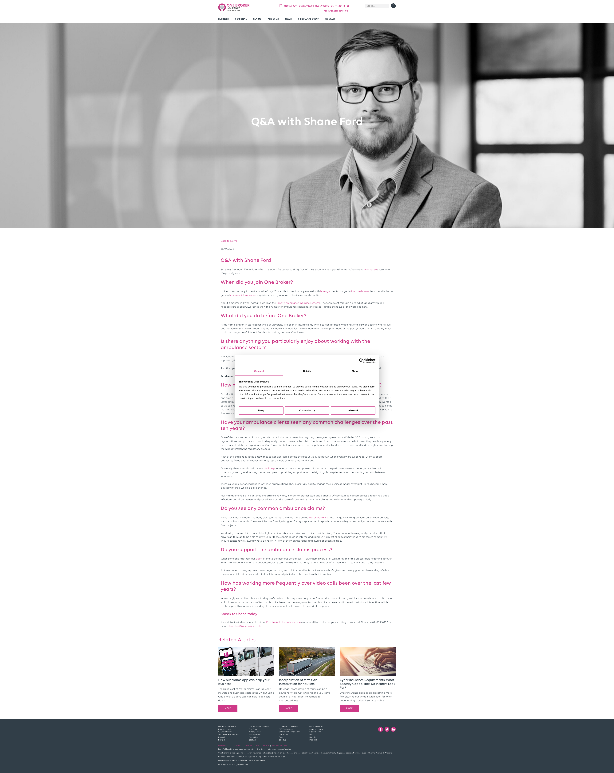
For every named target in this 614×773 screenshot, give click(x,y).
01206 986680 (322, 6)
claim (259, 559)
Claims (257, 19)
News (288, 19)
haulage (325, 291)
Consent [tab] (259, 371)
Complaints (236, 745)
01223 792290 (306, 6)
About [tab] (354, 371)
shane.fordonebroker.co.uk (244, 626)
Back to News (229, 241)
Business (223, 19)
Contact (330, 19)
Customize (305, 410)
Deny (261, 410)
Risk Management (308, 19)
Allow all (353, 410)
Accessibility (223, 745)
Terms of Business (279, 745)
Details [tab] (307, 371)
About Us (273, 19)
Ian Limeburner (360, 291)
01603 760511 (290, 6)
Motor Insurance (318, 517)
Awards (266, 745)
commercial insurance (243, 295)
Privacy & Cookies (251, 745)
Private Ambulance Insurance (283, 622)
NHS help (269, 468)
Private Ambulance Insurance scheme (298, 303)
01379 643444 (338, 6)
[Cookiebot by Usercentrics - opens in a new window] (361, 360)
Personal (241, 19)
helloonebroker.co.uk (336, 11)
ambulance (370, 269)
